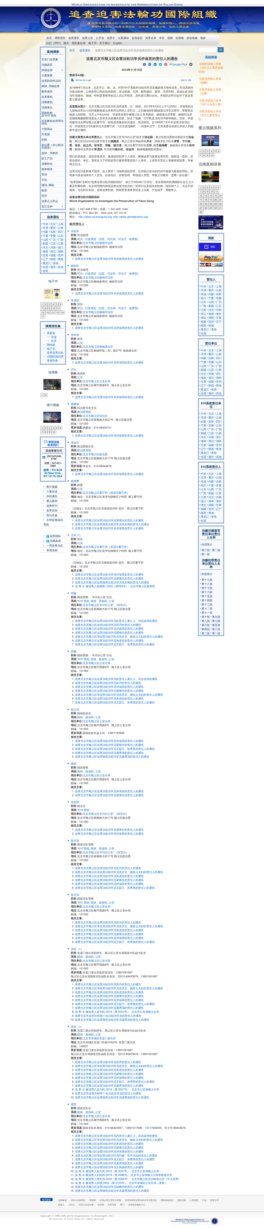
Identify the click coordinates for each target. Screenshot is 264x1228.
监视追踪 (137, 38)
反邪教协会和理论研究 (53, 122)
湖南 (60, 251)
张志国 (75, 802)
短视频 (180, 38)
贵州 (60, 255)
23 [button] (206, 203)
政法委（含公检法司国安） (53, 146)
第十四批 (207, 600)
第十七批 (207, 588)
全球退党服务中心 (136, 1204)
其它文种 (47, 206)
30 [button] (215, 207)
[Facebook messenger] (149, 64)
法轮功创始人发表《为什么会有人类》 (210, 102)
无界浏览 (112, 1204)
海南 (45, 251)
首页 (49, 38)
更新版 (51, 333)
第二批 (216, 550)
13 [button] (47, 312)
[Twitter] (160, 64)
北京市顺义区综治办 (95, 416)
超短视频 (192, 38)
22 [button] (201, 203)
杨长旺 (75, 266)
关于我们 (104, 43)
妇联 (44, 139)
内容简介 (207, 544)
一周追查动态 (54, 545)
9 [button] (49, 308)
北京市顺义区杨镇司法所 (98, 243)
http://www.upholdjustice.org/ (130, 217)
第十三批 (207, 604)
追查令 (111, 38)
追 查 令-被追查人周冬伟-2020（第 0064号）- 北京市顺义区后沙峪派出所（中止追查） (128, 1179)
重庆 (53, 228)
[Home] (51, 18)
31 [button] (220, 207)
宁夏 (45, 235)
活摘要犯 (47, 102)
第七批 (216, 621)
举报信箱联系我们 (53, 443)
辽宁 (45, 259)
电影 (203, 38)
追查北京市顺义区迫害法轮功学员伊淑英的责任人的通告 (109, 259)
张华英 (75, 335)
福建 (53, 255)
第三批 (206, 550)
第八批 (206, 621)
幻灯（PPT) (53, 43)
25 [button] (215, 203)
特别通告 (51, 496)
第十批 (206, 616)
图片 (66, 43)
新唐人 (61, 1204)
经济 (44, 196)
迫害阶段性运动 (51, 81)
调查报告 (60, 38)
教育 (44, 190)
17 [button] (43, 316)
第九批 (216, 616)
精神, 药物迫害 (51, 86)
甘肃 (45, 255)
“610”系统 (83, 601)
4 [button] (53, 304)
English (117, 43)
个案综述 (51, 491)
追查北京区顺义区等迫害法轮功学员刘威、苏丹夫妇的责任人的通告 (116, 1155)
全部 (45, 271)
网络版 (51, 345)
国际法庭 (181, 1200)
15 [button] (57, 312)
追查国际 (55, 536)
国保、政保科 (99, 601)
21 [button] (220, 199)
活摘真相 (55, 541)
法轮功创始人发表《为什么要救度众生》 (209, 115)
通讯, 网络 (48, 185)
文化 (44, 180)
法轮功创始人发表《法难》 (209, 91)
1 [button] (42, 304)
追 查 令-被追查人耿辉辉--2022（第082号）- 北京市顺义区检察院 (115, 586)
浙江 (60, 247)
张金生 (75, 442)
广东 (53, 239)
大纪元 (71, 1204)
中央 (45, 224)
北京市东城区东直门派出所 (99, 1038)
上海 (60, 224)
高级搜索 (211, 57)
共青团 (46, 134)
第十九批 (207, 579)
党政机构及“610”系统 (49, 114)
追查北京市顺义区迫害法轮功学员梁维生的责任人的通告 (109, 520)
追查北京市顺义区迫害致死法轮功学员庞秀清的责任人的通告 (112, 756)
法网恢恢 (62, 1200)
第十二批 (207, 608)
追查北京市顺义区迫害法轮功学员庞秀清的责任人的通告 (109, 753)
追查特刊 (51, 505)
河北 (45, 247)
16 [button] (62, 312)
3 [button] (49, 304)
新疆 (45, 243)
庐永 (73, 369)
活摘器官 (47, 65)
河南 (53, 247)
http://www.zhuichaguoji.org (95, 217)
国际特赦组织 (167, 1200)
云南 (60, 228)
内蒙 (45, 232)
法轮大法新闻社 (78, 1200)
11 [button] (58, 308)
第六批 (206, 625)
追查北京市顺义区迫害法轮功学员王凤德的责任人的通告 (109, 1167)
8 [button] (45, 308)
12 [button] (43, 312)
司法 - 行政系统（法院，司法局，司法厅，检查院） (108, 239)
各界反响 (51, 510)
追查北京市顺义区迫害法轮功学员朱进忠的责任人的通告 (109, 640)
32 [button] (201, 212)
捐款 (212, 246)
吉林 (53, 232)
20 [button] (215, 199)
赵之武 (75, 709)
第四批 (206, 629)
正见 (204, 1200)
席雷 (73, 1104)
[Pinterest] (165, 64)
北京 (53, 224)
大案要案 (47, 75)
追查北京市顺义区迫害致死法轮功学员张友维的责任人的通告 (112, 524)
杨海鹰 (75, 481)
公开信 (100, 38)
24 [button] (210, 203)
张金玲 (75, 231)
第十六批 (207, 592)
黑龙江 (47, 263)
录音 (162, 38)
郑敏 (73, 593)
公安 (80, 343)
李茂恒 (75, 300)
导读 (54, 337)
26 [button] (220, 203)
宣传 (44, 174)
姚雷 (73, 763)
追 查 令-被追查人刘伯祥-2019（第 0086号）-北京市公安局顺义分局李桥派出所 (123, 1175)
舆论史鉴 (51, 515)
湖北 (53, 251)
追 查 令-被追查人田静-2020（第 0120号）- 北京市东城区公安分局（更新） (121, 1183)
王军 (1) (76, 535)
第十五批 (207, 596)
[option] (53, 291)
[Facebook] (144, 64)
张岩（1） (77, 949)
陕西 (53, 259)
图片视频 (51, 487)
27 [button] (201, 207)
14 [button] (52, 312)
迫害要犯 (47, 97)
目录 (54, 341)
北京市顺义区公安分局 (96, 381)
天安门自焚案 (50, 59)
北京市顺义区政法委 (95, 454)
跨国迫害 (47, 70)
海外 (53, 267)
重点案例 (51, 501)
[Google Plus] (178, 64)
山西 (45, 239)
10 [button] (54, 308)
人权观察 (194, 1200)
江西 (60, 243)
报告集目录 (79, 43)
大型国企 (47, 129)
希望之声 (214, 1200)
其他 (60, 267)
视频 (170, 38)
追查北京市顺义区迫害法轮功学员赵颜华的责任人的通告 (109, 1186)
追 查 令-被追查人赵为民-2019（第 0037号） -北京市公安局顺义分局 (117, 1012)
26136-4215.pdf (83, 80)
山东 (60, 235)
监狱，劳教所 (50, 153)
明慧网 (92, 1200)
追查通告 (73, 38)
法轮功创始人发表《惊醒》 (209, 80)
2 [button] (45, 304)
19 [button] (210, 199)
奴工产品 (47, 158)
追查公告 (87, 38)
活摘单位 (47, 107)
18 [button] (206, 199)
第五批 (216, 625)
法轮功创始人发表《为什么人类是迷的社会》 (210, 67)
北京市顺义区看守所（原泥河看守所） (106, 492)
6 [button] (60, 304)
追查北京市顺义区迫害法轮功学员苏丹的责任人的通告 (108, 625)
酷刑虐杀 (47, 91)
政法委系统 (84, 412)
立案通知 (123, 38)
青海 (60, 259)
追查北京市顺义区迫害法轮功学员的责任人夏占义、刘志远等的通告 (116, 621)
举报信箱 (51, 550)
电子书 (92, 43)
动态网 (100, 1204)
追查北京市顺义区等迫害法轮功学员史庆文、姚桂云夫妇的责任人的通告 (119, 636)
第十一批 (207, 612)
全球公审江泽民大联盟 (110, 1200)
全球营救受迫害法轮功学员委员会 (141, 1200)
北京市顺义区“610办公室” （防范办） (105, 605)
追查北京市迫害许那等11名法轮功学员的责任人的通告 (108, 1016)
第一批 (206, 554)
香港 (56, 263)
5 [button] (56, 304)
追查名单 (150, 38)
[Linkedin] (155, 64)
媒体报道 (47, 169)
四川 (60, 232)
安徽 (53, 235)
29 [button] (210, 207)
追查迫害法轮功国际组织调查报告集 (55, 356)
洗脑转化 (47, 163)
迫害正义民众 (50, 201)
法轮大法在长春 (86, 1204)
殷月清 (75, 840)
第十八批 (207, 584)
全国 (45, 267)
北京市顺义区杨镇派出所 (98, 346)
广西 (60, 239)
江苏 (53, 243)
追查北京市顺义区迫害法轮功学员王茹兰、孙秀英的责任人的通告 (115, 644)
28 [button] (206, 207)
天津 (45, 228)
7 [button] (42, 308)
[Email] (190, 64)
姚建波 (75, 404)
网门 (122, 1204)
